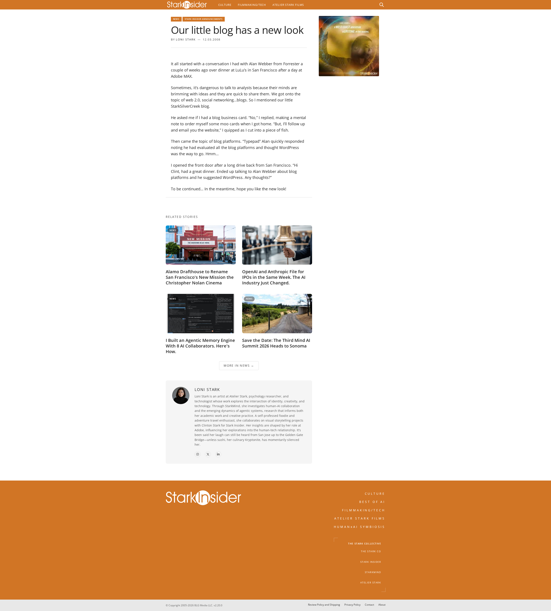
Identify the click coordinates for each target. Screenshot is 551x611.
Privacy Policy (352, 604)
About (381, 604)
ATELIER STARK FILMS (359, 518)
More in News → (239, 365)
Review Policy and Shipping (324, 604)
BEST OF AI (372, 502)
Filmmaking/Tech (252, 5)
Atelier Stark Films (288, 5)
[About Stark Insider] (349, 46)
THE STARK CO (371, 551)
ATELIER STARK (370, 582)
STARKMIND (373, 572)
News (176, 19)
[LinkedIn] (218, 454)
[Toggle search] (381, 5)
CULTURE (375, 494)
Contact (369, 604)
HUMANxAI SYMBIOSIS (359, 527)
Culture (224, 5)
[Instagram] (198, 454)
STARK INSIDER (370, 561)
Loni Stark (186, 39)
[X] (208, 454)
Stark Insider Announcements (204, 19)
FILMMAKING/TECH (363, 510)
